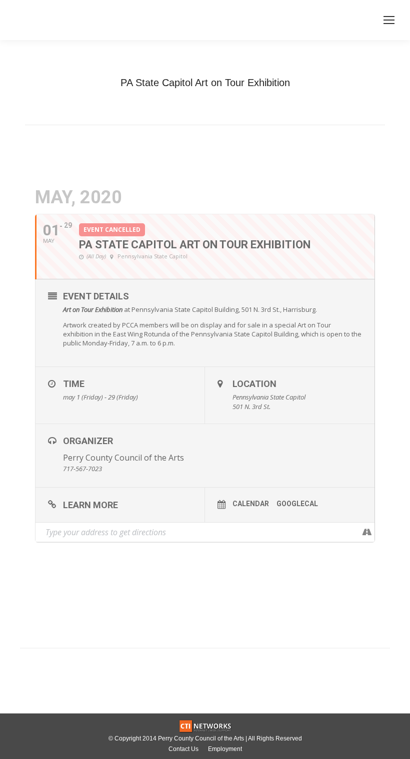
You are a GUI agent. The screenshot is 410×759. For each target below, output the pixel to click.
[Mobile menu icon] (389, 20)
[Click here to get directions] (366, 532)
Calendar (250, 504)
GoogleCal (297, 504)
